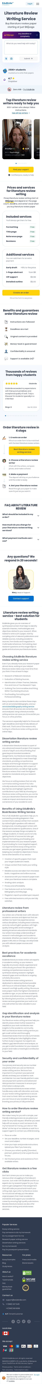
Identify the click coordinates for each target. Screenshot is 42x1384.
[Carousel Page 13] (25, 415)
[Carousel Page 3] (19, 163)
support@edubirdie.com (16, 1300)
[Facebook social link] (13, 1321)
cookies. (12, 1381)
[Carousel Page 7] (25, 163)
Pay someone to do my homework (16, 1232)
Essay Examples (8, 1259)
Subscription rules (21, 1370)
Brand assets (27, 1263)
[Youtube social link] (18, 1321)
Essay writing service (10, 1229)
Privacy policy (7, 1367)
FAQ (3, 1283)
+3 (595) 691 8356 (13, 1308)
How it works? (7, 1276)
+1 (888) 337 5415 (12, 1304)
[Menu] (38, 4)
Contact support (21, 598)
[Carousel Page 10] (20, 415)
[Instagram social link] (29, 1321)
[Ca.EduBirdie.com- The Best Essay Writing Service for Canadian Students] (5, 1333)
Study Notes (7, 1266)
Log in (30, 3)
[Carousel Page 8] (16, 415)
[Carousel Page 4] (10, 415)
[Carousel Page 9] (18, 415)
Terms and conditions (22, 1367)
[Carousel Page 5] (22, 163)
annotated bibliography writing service (18, 706)
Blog (4, 1263)
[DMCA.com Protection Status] (31, 1273)
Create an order (21, 292)
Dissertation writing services (14, 1243)
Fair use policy (7, 1370)
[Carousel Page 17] (31, 415)
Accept (36, 1375)
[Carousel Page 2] (17, 163)
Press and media (29, 1259)
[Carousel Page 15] (28, 415)
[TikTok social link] (23, 1321)
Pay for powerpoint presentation (15, 1249)
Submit (27, 58)
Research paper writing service (15, 1239)
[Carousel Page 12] (23, 415)
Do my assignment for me (13, 1236)
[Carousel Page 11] (21, 415)
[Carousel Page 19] (34, 415)
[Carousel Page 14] (26, 415)
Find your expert (21, 169)
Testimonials (7, 1280)
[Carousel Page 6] (24, 163)
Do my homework (9, 1246)
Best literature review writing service (24, 450)
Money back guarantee (7, 1287)
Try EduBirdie (29, 89)
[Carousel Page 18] (33, 415)
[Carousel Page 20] (36, 415)
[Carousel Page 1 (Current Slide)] (16, 163)
